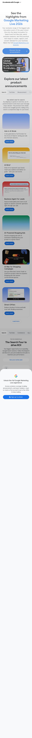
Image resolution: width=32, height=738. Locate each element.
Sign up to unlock (17, 397)
